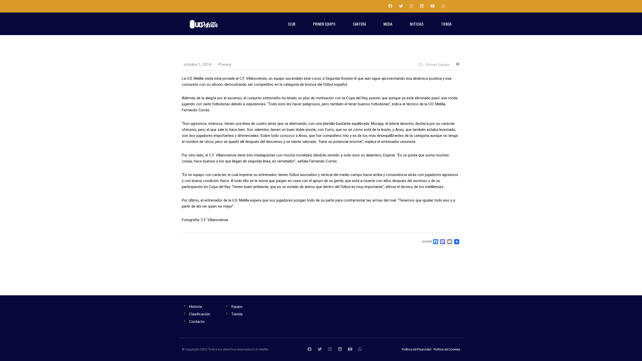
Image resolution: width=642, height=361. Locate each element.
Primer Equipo (438, 64)
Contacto (197, 321)
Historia (195, 306)
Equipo (237, 306)
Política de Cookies (447, 349)
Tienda (237, 314)
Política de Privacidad (416, 349)
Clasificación (199, 314)
